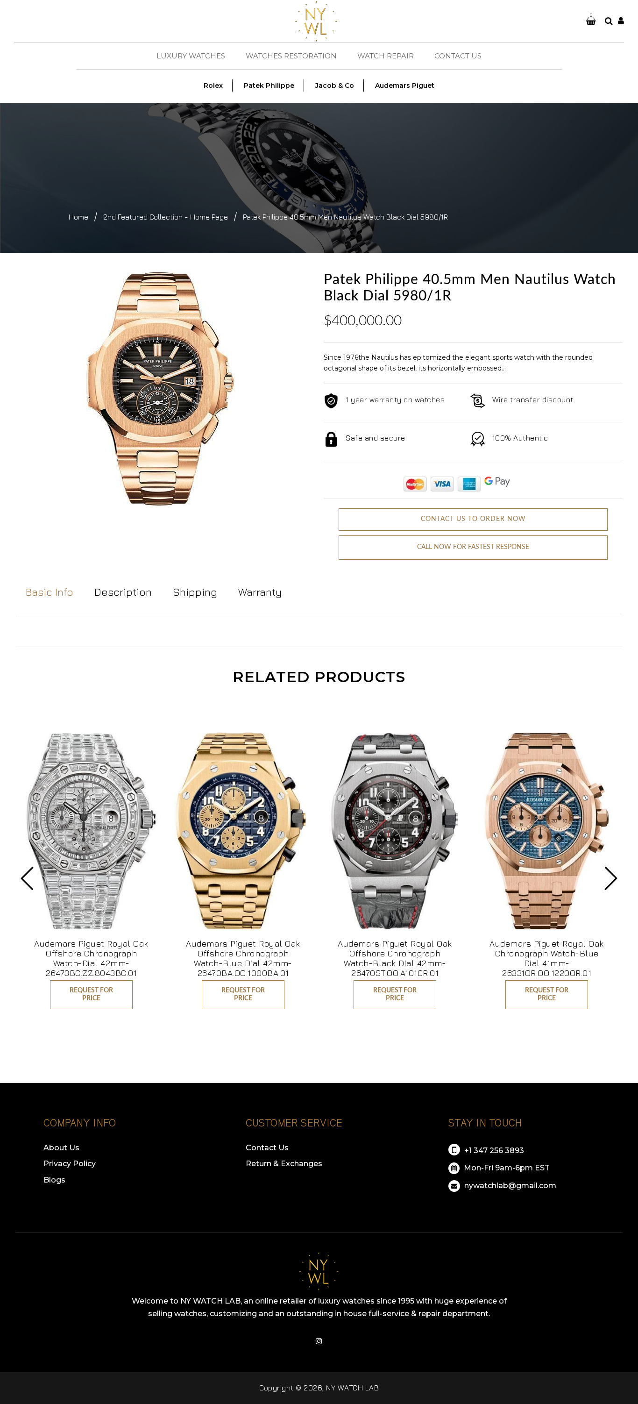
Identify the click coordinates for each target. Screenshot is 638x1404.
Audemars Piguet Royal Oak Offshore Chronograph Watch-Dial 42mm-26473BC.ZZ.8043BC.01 (91, 958)
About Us (61, 1147)
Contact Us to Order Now (473, 519)
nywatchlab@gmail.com (509, 1185)
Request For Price (91, 994)
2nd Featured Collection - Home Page (165, 217)
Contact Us (267, 1147)
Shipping (195, 592)
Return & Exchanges (284, 1163)
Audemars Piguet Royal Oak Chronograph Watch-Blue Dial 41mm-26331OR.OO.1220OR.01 (546, 958)
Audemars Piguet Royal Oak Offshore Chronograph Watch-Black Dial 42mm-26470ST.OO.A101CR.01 (395, 958)
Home (78, 217)
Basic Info (49, 592)
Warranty (260, 592)
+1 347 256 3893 (493, 1150)
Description (123, 592)
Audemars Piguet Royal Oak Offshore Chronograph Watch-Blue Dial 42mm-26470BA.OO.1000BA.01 (243, 958)
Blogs (54, 1180)
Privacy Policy (69, 1163)
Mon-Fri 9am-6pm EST (506, 1167)
